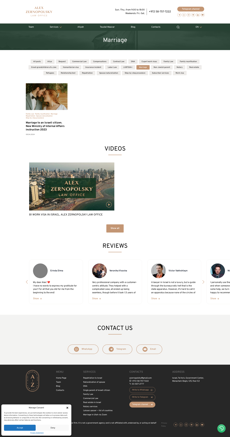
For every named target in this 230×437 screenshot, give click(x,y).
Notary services (90, 406)
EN (197, 27)
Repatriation (87, 73)
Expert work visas (149, 61)
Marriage (143, 67)
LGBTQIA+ (127, 67)
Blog (133, 27)
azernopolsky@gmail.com (140, 378)
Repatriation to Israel (92, 378)
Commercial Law (79, 61)
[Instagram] (189, 15)
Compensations (99, 61)
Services (54, 27)
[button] (67, 407)
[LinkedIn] (198, 15)
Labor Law (112, 67)
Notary (180, 67)
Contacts (155, 27)
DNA (133, 61)
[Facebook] (193, 15)
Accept (20, 428)
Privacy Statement (37, 433)
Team (31, 27)
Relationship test (68, 73)
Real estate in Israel (92, 402)
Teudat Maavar (107, 27)
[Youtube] (203, 15)
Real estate (194, 67)
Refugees (50, 73)
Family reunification (188, 61)
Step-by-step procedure (135, 73)
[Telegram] (179, 15)
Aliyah (80, 27)
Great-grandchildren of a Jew (43, 67)
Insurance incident (93, 67)
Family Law (168, 61)
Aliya (49, 61)
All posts (37, 61)
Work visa (180, 73)
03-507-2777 (138, 384)
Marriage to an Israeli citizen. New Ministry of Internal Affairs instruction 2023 (45, 126)
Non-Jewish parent (162, 67)
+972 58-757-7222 (160, 11)
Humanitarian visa (71, 67)
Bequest (62, 61)
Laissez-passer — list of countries (98, 410)
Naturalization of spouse (94, 382)
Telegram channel (191, 9)
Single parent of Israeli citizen (96, 390)
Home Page (61, 378)
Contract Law (118, 61)
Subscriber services (160, 73)
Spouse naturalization (108, 73)
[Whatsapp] (184, 15)
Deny (53, 428)
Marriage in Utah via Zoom (95, 415)
